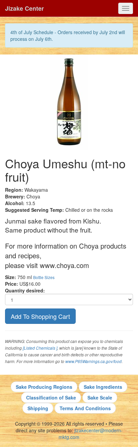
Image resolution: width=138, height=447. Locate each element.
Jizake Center (24, 8)
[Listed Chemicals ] (40, 348)
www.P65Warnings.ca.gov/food (93, 361)
